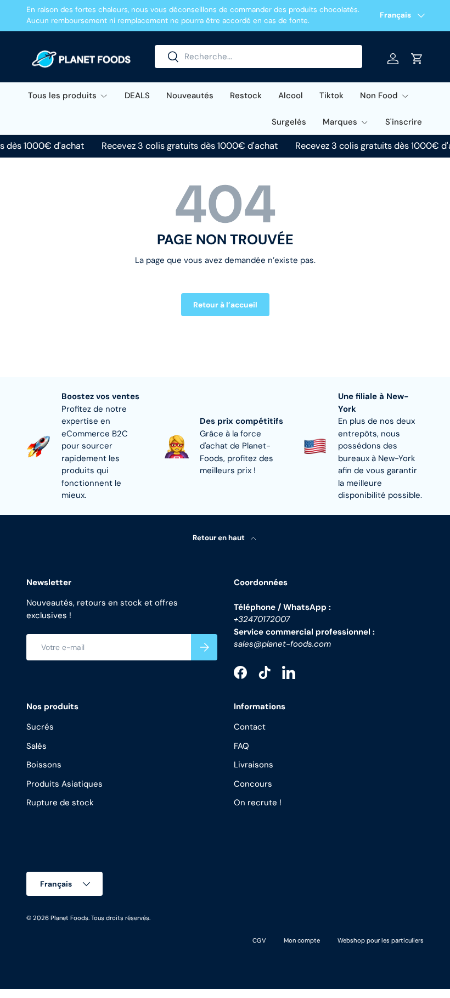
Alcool (290, 95)
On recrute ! (258, 802)
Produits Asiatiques (64, 783)
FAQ (241, 746)
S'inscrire (403, 121)
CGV (259, 940)
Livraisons (253, 764)
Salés (36, 746)
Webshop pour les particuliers (381, 940)
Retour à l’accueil (225, 305)
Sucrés (40, 726)
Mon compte (302, 940)
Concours (253, 783)
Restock (246, 95)
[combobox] (258, 56)
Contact (250, 726)
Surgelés (289, 121)
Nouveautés (189, 95)
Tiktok (331, 95)
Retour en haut (219, 537)
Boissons (43, 764)
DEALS (137, 95)
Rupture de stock (60, 802)
